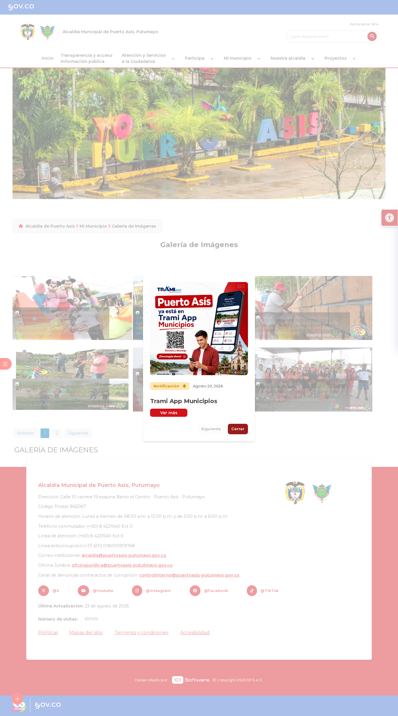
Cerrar (237, 428)
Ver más (168, 412)
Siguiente (211, 428)
